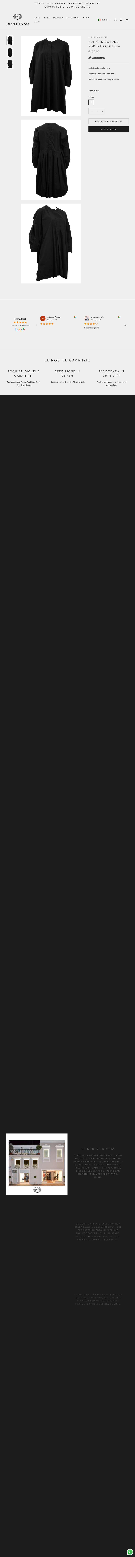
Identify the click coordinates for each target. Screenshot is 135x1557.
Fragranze (73, 18)
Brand (85, 18)
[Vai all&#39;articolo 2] (10, 52)
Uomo (37, 18)
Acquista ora (108, 129)
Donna (46, 18)
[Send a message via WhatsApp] (130, 1552)
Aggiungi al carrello (108, 121)
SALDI (37, 22)
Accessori (58, 18)
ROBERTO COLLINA (97, 37)
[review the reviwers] (73, 317)
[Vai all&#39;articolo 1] (10, 40)
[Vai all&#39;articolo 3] (10, 64)
